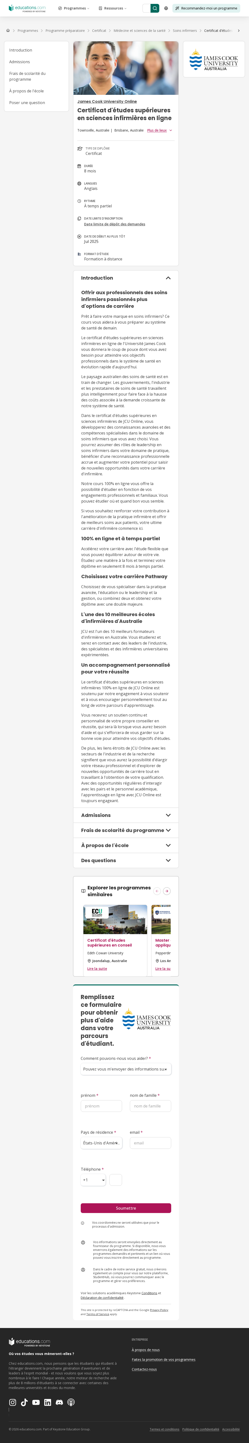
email (136, 1132)
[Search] (155, 8)
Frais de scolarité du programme (27, 76)
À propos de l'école (26, 91)
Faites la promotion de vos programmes (164, 1359)
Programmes (75, 8)
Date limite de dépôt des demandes (114, 224)
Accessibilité (231, 1429)
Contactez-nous (144, 1369)
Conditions (149, 1293)
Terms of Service (97, 1314)
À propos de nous (146, 1349)
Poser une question (27, 102)
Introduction (20, 50)
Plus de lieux (157, 130)
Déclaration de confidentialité (102, 1297)
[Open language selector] (166, 8)
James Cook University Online (107, 101)
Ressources (113, 8)
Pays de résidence (98, 1132)
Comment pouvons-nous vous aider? (116, 1058)
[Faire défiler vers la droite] (238, 30)
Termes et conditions (164, 1429)
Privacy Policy (159, 1310)
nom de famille (145, 1095)
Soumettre (126, 1208)
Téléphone (92, 1169)
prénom (89, 1095)
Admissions (19, 61)
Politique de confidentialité (200, 1429)
